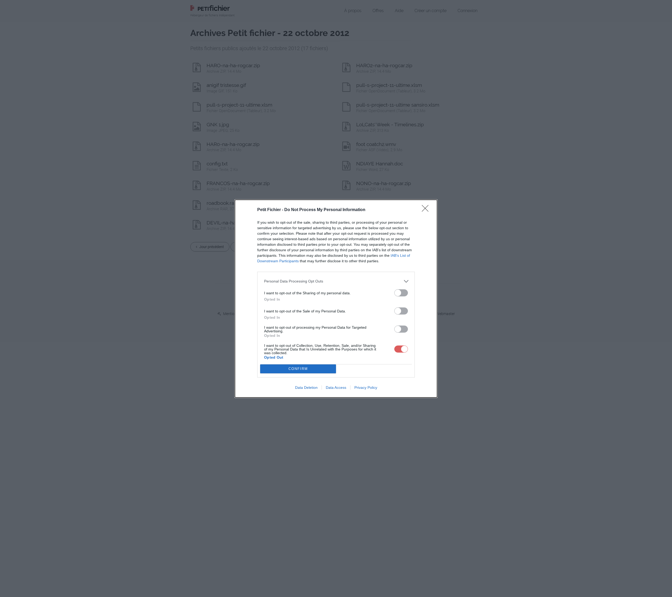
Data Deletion (306, 387)
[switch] (401, 311)
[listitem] (336, 281)
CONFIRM (298, 369)
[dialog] (336, 298)
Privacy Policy (365, 387)
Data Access (336, 387)
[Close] (427, 210)
